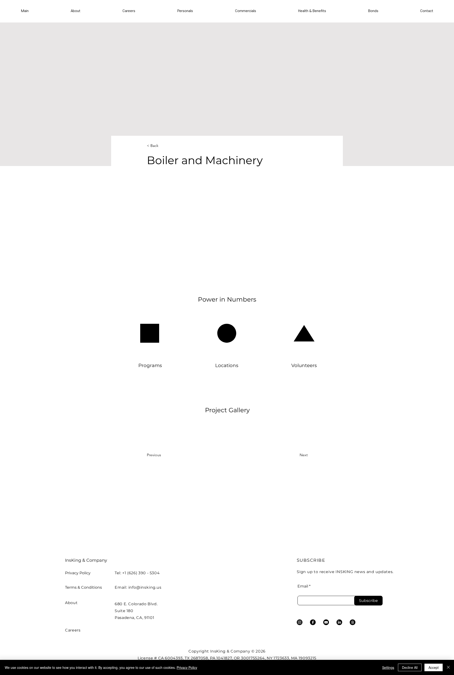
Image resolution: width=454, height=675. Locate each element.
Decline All (410, 667)
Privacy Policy (78, 573)
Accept (433, 667)
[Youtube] (326, 622)
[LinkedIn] (339, 622)
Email (302, 586)
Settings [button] (388, 667)
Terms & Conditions (83, 587)
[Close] (448, 667)
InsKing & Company (86, 560)
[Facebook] (313, 622)
